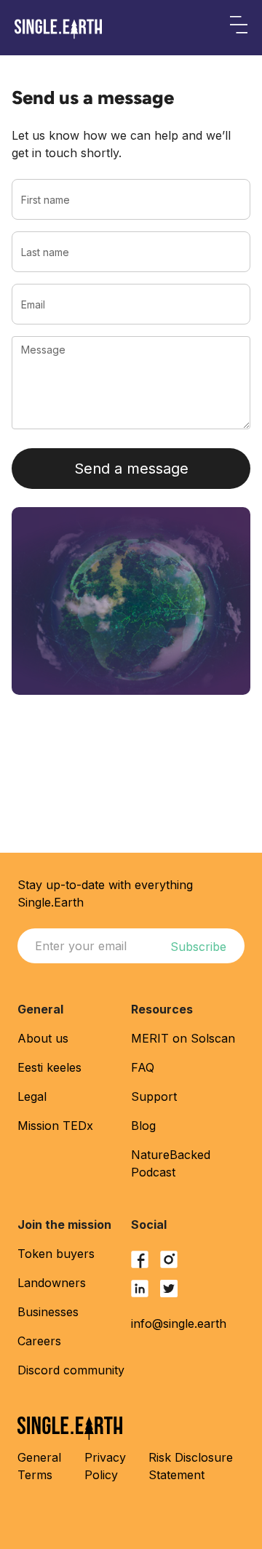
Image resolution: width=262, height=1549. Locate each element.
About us (42, 1038)
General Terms (39, 1466)
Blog (143, 1125)
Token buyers (56, 1253)
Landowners (51, 1282)
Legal (32, 1096)
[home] (58, 29)
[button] (238, 28)
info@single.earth (178, 1323)
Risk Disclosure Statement (190, 1466)
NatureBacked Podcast (170, 1163)
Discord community (70, 1370)
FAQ (142, 1067)
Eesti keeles (49, 1067)
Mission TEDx (55, 1125)
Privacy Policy (105, 1466)
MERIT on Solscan (183, 1038)
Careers (39, 1341)
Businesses (48, 1312)
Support (154, 1096)
